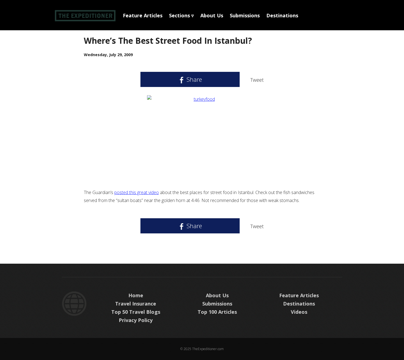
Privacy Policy (136, 320)
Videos (299, 312)
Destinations (282, 15)
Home (135, 295)
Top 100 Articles (217, 312)
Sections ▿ (181, 15)
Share (193, 79)
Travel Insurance (135, 303)
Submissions (245, 15)
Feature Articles (142, 15)
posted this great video (136, 192)
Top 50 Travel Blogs (135, 312)
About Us (211, 15)
